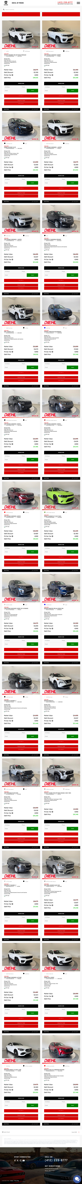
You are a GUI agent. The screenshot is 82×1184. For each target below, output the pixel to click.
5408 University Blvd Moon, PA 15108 (65, 4)
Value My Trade (21, 100)
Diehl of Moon (6, 109)
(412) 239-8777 (65, 2)
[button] (39, 34)
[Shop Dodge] (6, 3)
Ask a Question (21, 103)
